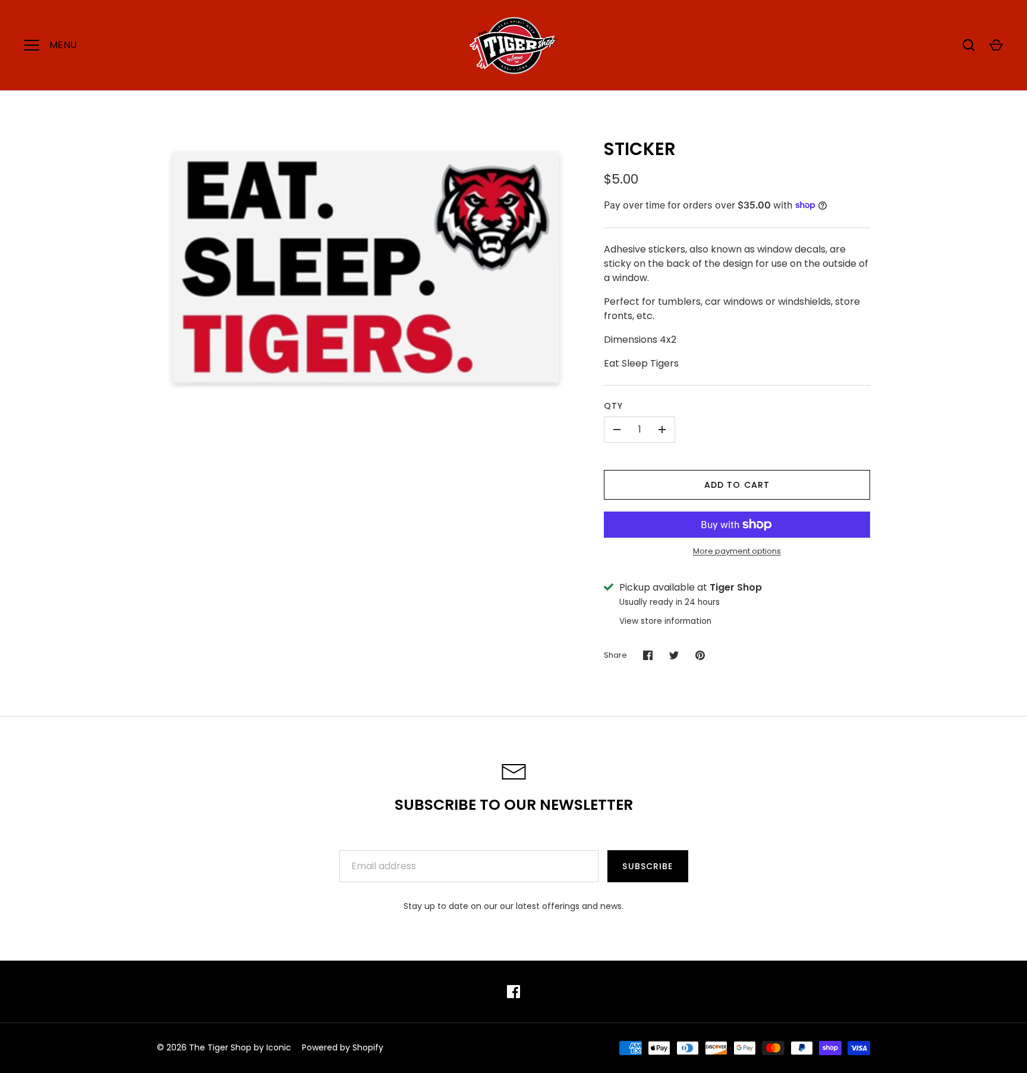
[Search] (969, 45)
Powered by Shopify (342, 1047)
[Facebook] (513, 992)
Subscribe (647, 866)
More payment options (737, 551)
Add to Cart (737, 485)
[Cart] (996, 45)
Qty (613, 406)
